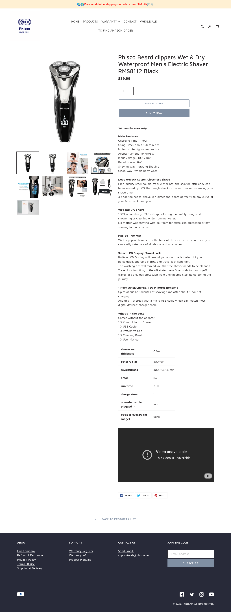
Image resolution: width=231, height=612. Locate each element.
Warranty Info (78, 555)
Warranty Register (81, 551)
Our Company (26, 551)
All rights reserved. (204, 603)
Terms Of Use (26, 564)
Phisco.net (188, 603)
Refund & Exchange (30, 555)
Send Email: (126, 551)
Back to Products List (118, 518)
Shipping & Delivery (30, 568)
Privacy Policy (26, 559)
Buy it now (154, 113)
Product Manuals (80, 559)
